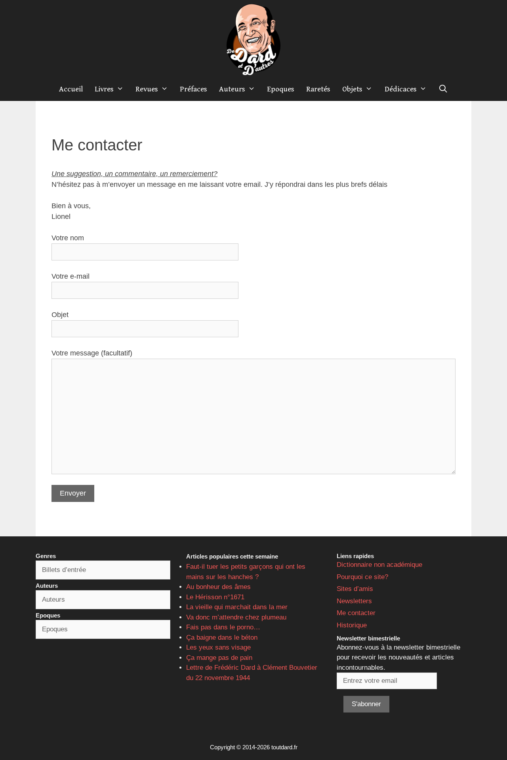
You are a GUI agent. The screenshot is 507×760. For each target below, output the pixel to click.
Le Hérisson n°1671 (215, 597)
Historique (352, 625)
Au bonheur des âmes (218, 587)
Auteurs (232, 89)
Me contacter (356, 613)
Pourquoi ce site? (362, 577)
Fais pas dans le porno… (223, 627)
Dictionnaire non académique (379, 564)
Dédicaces (401, 89)
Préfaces (193, 89)
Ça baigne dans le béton (221, 637)
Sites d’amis (355, 589)
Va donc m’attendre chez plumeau (236, 617)
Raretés (318, 89)
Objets (352, 89)
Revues (146, 89)
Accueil (71, 89)
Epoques (280, 89)
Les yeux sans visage (218, 647)
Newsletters (354, 601)
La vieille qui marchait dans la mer (237, 607)
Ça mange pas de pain (219, 657)
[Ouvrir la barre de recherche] (443, 89)
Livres (104, 89)
